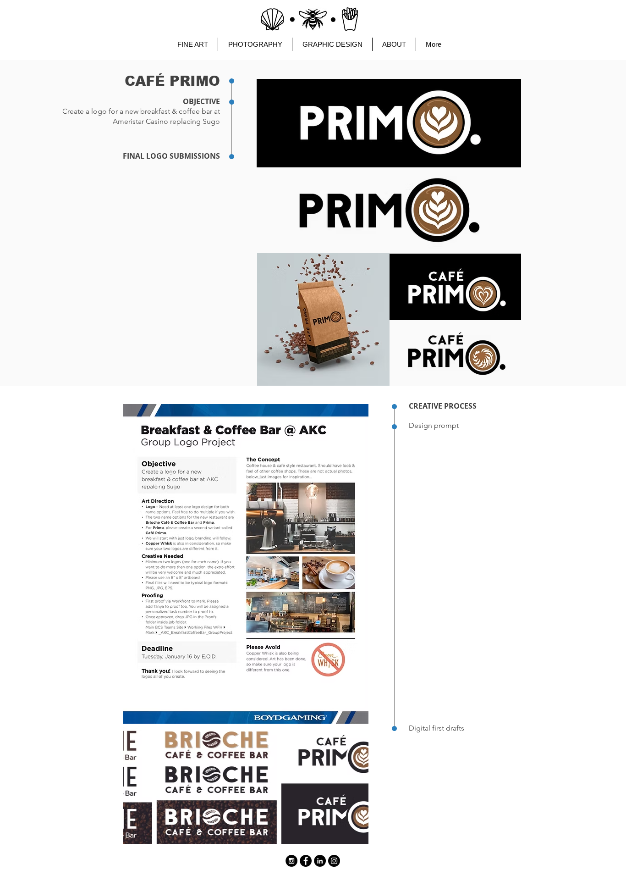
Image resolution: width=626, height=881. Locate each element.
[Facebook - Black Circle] (306, 861)
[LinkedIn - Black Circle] (320, 861)
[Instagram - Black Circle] (291, 861)
